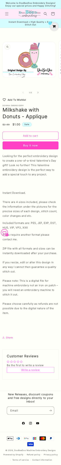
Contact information (42, 460)
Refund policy (33, 454)
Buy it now (30, 145)
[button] (7, 14)
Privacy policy (51, 454)
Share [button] (9, 337)
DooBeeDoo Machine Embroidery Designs (35, 450)
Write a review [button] (30, 369)
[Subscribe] (50, 411)
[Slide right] (38, 92)
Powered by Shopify (13, 454)
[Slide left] (23, 92)
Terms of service (20, 460)
